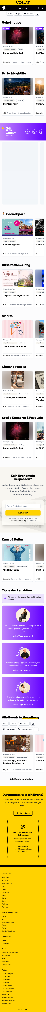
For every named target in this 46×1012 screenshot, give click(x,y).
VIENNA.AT (6, 994)
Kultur (4, 898)
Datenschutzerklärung (18, 521)
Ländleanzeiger (7, 974)
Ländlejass (5, 943)
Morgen (18, 14)
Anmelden (23, 513)
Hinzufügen (25, 813)
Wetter (4, 916)
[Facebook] (27, 131)
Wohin (4, 928)
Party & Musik (10, 729)
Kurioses (5, 904)
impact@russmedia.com (23, 849)
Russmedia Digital (8, 1000)
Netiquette (5, 961)
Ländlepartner (7, 985)
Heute (10, 14)
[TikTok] (41, 131)
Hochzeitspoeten (8, 988)
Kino (3, 919)
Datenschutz (6, 964)
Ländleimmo (6, 979)
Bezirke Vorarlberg (8, 931)
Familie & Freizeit (26, 729)
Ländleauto (6, 977)
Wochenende (28, 14)
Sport (4, 895)
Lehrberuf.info (7, 991)
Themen (5, 907)
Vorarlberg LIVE (7, 883)
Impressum (6, 955)
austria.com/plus (7, 997)
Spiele (4, 940)
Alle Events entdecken (21, 779)
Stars (3, 901)
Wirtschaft (5, 892)
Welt (3, 886)
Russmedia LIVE (8, 1003)
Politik (4, 889)
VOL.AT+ (5, 880)
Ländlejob (5, 982)
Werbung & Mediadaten (10, 952)
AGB (3, 958)
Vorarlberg (5, 877)
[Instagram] (34, 131)
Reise (4, 925)
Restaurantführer (8, 922)
